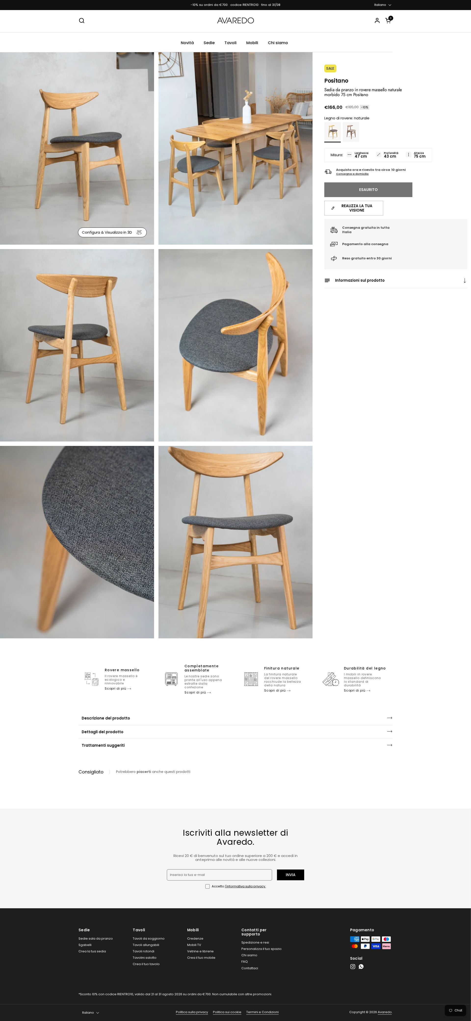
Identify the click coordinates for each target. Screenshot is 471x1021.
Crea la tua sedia (92, 951)
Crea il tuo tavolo (146, 964)
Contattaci (249, 968)
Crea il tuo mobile (201, 957)
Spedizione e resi (255, 942)
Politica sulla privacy (192, 1012)
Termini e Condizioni (262, 1012)
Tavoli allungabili (146, 945)
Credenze (195, 938)
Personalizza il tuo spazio (261, 948)
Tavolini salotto (145, 957)
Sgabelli (85, 945)
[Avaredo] (235, 20)
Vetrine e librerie (200, 951)
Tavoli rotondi (143, 951)
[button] (388, 20)
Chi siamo (249, 955)
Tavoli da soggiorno (149, 938)
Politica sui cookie (227, 1012)
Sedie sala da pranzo (95, 938)
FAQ (244, 961)
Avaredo (385, 1012)
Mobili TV (194, 945)
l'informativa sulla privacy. (245, 886)
